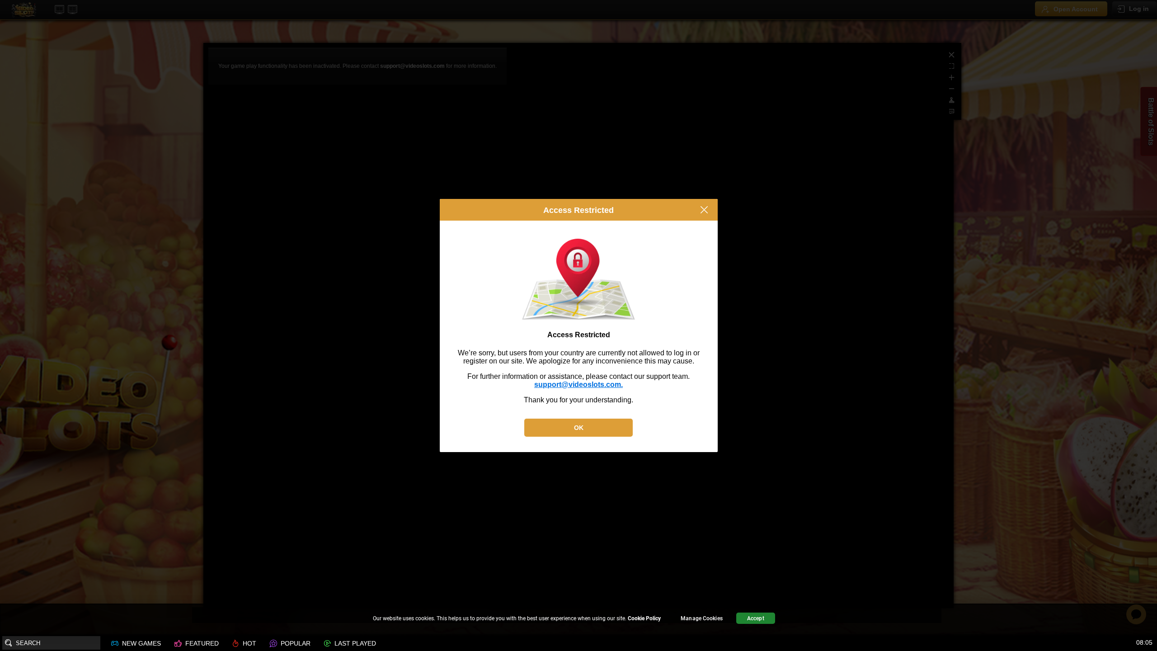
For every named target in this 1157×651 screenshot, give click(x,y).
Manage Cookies (702, 618)
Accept (755, 618)
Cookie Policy (644, 618)
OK (578, 427)
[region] (578, 620)
